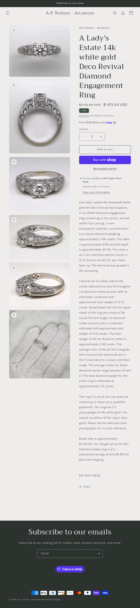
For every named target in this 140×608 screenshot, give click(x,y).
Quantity (83, 129)
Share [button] (86, 486)
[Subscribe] (99, 553)
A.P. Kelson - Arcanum (29, 600)
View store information (96, 192)
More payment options (105, 168)
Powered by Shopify (51, 600)
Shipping (84, 116)
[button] (8, 13)
